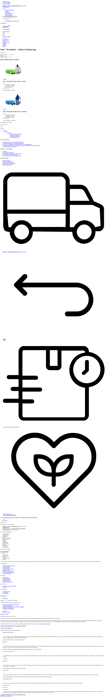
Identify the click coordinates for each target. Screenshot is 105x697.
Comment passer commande (8, 568)
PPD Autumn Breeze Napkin (8, 162)
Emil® (6, 131)
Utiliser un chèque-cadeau (8, 581)
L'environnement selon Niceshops (9, 586)
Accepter (2, 626)
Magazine (5, 587)
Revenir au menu (6, 1)
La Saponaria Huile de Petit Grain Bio (10, 154)
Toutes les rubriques (9, 15)
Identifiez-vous (6, 27)
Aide (4, 8)
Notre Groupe (5, 592)
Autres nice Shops (6, 612)
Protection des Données (7, 605)
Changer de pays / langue (12, 600)
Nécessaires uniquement (9, 626)
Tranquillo (5, 151)
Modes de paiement (9, 13)
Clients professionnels (7, 573)
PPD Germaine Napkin (7, 164)
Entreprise (5, 611)
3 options (4, 79)
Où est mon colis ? (6, 580)
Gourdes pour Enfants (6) (15, 136)
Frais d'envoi (7, 12)
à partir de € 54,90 (14, 5)
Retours (6, 11)
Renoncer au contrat (4, 614)
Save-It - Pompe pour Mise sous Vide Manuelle (12, 155)
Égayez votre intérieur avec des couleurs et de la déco (13, 142)
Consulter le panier (6, 3)
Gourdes (9, 132)
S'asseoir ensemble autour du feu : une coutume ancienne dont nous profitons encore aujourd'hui (21, 145)
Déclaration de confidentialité (44, 623)
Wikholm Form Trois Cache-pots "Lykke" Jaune (12, 153)
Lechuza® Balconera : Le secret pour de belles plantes (13, 143)
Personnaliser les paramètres (20, 626)
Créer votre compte (6, 578)
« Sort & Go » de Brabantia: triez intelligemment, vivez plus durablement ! (17, 144)
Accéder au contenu (7, 2)
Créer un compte (6, 31)
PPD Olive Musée (6, 160)
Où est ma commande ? (9, 10)
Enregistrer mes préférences (6, 694)
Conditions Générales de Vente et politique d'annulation (13, 606)
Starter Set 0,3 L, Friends (14, 81)
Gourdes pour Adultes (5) (15, 135)
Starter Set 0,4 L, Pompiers (15, 111)
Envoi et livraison (6, 567)
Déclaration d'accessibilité (8, 607)
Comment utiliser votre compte (9, 565)
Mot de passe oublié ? (7, 579)
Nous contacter (8, 14)
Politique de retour (6, 570)
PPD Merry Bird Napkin (7, 161)
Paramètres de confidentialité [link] (8, 608)
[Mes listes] (4, 33)
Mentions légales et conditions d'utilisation (11, 604)
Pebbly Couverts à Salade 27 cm (9, 163)
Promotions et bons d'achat (8, 571)
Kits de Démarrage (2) (14, 137)
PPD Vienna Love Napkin (8, 152)
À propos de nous (6, 591)
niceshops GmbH (9, 602)
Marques (4, 130)
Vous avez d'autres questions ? (9, 572)
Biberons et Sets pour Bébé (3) (16, 134)
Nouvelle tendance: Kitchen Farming (10, 146)
